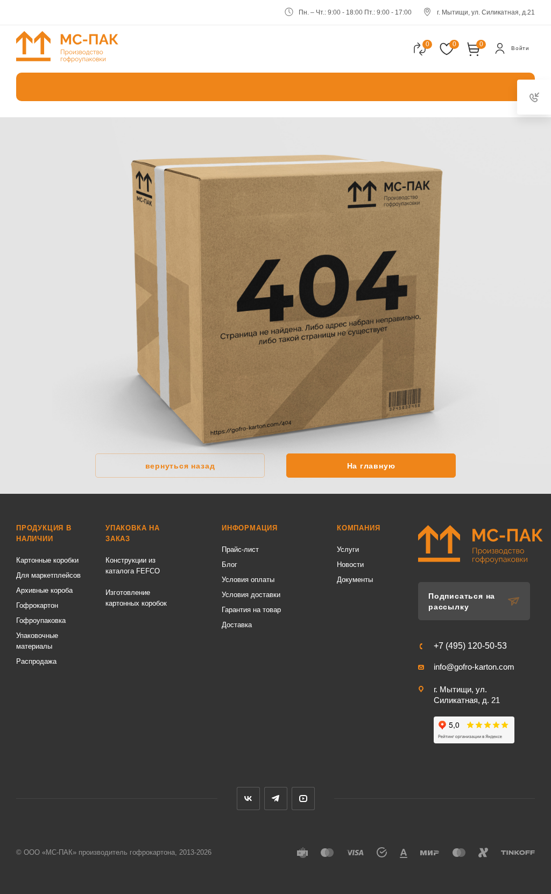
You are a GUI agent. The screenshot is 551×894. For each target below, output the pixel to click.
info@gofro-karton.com (474, 666)
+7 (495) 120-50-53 (470, 646)
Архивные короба (44, 590)
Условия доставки (251, 595)
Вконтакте (248, 798)
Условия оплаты (248, 580)
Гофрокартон (37, 605)
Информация (250, 528)
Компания (358, 528)
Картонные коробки (47, 560)
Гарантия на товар (251, 610)
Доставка (237, 625)
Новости (350, 564)
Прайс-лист (240, 549)
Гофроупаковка (41, 620)
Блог (229, 564)
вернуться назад (180, 466)
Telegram (275, 798)
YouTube (303, 798)
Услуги (348, 549)
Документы (355, 580)
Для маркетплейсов (48, 575)
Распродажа (36, 661)
